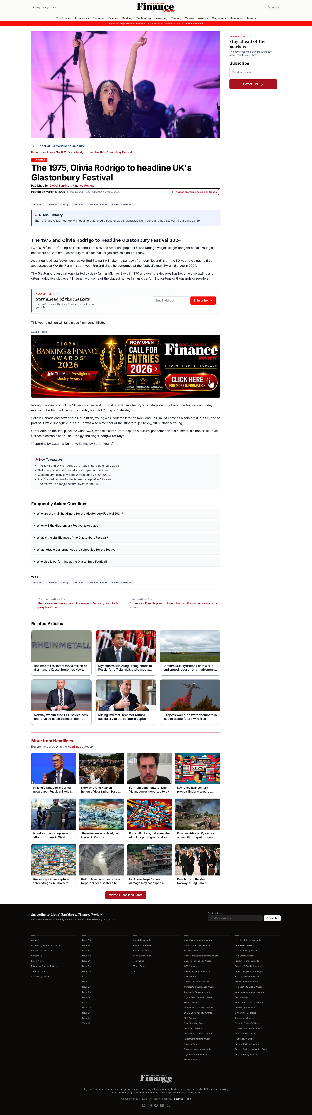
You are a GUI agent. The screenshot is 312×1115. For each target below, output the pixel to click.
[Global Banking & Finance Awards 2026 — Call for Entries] (125, 366)
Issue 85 (86, 940)
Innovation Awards (193, 1028)
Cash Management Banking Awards (202, 956)
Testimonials (139, 961)
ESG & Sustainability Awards (198, 1013)
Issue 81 (86, 961)
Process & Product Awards (248, 966)
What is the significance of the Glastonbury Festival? (72, 537)
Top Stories (63, 18)
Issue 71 (86, 1013)
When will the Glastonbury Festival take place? (68, 525)
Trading (176, 18)
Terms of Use (38, 971)
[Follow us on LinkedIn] (162, 1105)
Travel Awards (242, 997)
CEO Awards (190, 966)
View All (86, 1023)
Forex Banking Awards (195, 1023)
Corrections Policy (244, 1018)
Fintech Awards (192, 1002)
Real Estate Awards (244, 956)
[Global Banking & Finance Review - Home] (156, 7)
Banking (127, 18)
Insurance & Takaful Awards (198, 1033)
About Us (35, 940)
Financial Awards (243, 1039)
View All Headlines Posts (126, 895)
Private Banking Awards (247, 1044)
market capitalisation (122, 204)
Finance (113, 18)
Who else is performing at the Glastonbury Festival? (72, 561)
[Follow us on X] (168, 1105)
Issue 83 (86, 950)
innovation (38, 204)
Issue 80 (86, 966)
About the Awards (142, 940)
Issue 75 (86, 992)
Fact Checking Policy (245, 1033)
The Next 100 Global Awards (249, 987)
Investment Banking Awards (198, 1039)
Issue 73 (86, 1002)
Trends (251, 18)
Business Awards (192, 950)
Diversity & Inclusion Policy (248, 1028)
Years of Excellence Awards (249, 1002)
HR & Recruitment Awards (248, 976)
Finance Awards (192, 1059)
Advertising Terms (40, 976)
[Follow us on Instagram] (150, 1105)
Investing (161, 18)
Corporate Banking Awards (197, 992)
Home (35, 152)
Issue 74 (86, 997)
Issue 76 (86, 987)
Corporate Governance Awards (200, 987)
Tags (188, 1098)
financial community (58, 204)
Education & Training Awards (198, 1007)
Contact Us (36, 956)
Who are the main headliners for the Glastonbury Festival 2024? (80, 513)
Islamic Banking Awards (247, 950)
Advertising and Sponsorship (45, 945)
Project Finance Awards (247, 961)
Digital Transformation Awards (199, 997)
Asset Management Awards (198, 940)
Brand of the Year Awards (197, 945)
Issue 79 (86, 971)
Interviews (82, 18)
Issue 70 (86, 1018)
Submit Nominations (143, 956)
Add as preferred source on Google (197, 192)
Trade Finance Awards (246, 981)
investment (78, 204)
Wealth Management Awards (249, 992)
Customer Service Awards (197, 971)
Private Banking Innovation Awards (252, 1049)
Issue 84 (86, 945)
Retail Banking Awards (246, 1054)
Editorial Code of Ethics (246, 1023)
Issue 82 (86, 956)
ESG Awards (190, 1018)
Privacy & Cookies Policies (44, 966)
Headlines (236, 18)
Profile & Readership (41, 950)
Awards (203, 18)
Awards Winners (141, 950)
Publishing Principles (245, 1007)
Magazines (219, 18)
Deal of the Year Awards (196, 981)
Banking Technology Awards (198, 961)
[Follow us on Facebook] (156, 1105)
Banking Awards (192, 1044)
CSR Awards (190, 976)
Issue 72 (86, 1007)
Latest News (37, 961)
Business (98, 18)
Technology (144, 18)
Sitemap (178, 1098)
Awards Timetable (142, 945)
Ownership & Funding (245, 1013)
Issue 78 (86, 976)
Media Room (139, 966)
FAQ (135, 971)
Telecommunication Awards (249, 971)
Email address (215, 913)
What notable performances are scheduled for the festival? (77, 549)
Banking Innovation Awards (197, 1049)
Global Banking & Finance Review (71, 185)
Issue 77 (86, 981)
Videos (189, 18)
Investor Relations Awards (248, 940)
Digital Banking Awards (195, 1054)
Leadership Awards (244, 945)
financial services (98, 204)
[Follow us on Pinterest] (143, 1105)
